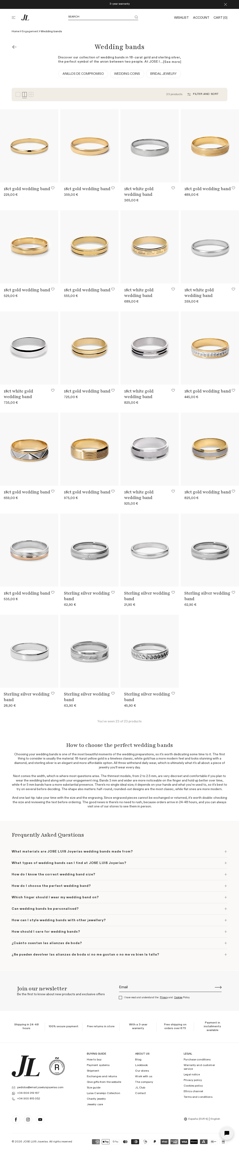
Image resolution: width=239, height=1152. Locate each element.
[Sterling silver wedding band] (89, 550)
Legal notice (192, 1074)
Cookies (178, 997)
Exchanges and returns (102, 1076)
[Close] (225, 4)
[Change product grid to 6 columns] (31, 94)
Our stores (142, 1071)
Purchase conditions (197, 1059)
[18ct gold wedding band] (29, 145)
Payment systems (98, 1065)
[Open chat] (226, 1133)
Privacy (164, 997)
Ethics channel (193, 1091)
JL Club (140, 1087)
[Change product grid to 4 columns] (24, 94)
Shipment (93, 1071)
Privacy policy (193, 1080)
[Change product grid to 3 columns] (18, 94)
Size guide (93, 1087)
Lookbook (141, 1065)
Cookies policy (193, 1085)
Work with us (143, 1076)
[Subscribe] (218, 987)
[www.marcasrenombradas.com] (57, 1066)
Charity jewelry (96, 1099)
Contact (140, 1093)
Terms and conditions (198, 1097)
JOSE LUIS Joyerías (35, 1141)
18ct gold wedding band (27, 189)
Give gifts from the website (104, 1082)
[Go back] (14, 47)
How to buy (94, 1059)
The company (144, 1082)
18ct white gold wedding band (139, 191)
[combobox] (196, 1119)
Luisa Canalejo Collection (103, 1093)
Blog (138, 1059)
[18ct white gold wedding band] (149, 145)
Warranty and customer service (199, 1067)
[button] (16, 17)
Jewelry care (95, 1104)
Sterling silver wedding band (87, 596)
